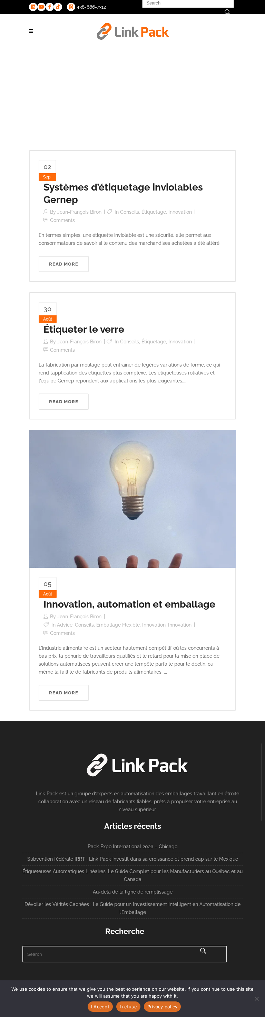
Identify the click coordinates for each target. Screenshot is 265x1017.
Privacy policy (162, 1006)
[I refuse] (256, 998)
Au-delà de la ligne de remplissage (133, 892)
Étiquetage (153, 212)
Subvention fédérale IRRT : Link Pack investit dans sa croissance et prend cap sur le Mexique (132, 859)
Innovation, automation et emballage (129, 604)
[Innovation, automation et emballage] (132, 498)
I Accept (100, 1006)
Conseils (129, 212)
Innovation (180, 212)
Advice (64, 625)
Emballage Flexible (118, 625)
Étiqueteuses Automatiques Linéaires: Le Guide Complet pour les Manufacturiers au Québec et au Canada (132, 875)
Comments (62, 220)
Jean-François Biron (79, 212)
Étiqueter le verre (83, 329)
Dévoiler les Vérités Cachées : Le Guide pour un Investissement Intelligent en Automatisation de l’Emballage (132, 908)
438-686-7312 (90, 7)
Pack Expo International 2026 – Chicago (132, 846)
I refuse (128, 1006)
